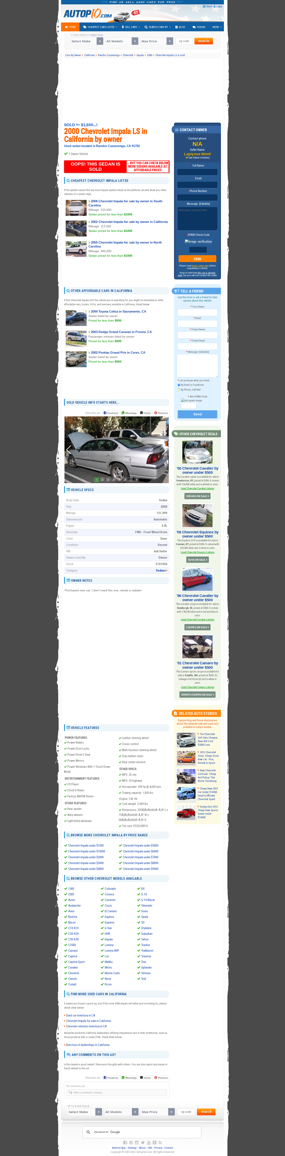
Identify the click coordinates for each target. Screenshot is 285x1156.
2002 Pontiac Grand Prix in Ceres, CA (118, 352)
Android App (119, 1147)
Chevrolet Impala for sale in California (88, 1021)
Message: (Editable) (197, 203)
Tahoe (145, 939)
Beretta (72, 917)
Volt (143, 979)
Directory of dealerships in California (88, 1045)
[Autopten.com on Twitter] (143, 1142)
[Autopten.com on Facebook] (125, 1142)
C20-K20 (73, 934)
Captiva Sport (76, 962)
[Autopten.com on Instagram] (137, 1142)
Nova (108, 979)
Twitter (147, 413)
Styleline (146, 928)
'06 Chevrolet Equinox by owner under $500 (198, 534)
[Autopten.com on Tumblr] (154, 1142)
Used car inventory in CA (80, 1015)
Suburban (147, 934)
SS (143, 922)
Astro (71, 900)
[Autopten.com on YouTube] (149, 1142)
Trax (143, 962)
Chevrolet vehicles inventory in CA (86, 1026)
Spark (144, 917)
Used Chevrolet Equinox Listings (197, 552)
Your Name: (197, 306)
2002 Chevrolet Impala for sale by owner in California (129, 222)
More (216, 27)
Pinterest (163, 413)
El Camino (111, 911)
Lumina (109, 945)
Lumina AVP (112, 950)
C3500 (72, 945)
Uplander (146, 967)
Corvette (110, 900)
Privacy (158, 1147)
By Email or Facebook (192, 384)
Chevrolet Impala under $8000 (140, 863)
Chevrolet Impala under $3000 (86, 863)
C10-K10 (73, 928)
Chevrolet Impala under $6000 (140, 851)
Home (72, 27)
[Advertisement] (142, 90)
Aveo (71, 911)
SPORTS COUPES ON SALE (196, 694)
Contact (168, 1147)
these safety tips (200, 265)
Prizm (108, 984)
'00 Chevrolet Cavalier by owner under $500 (197, 470)
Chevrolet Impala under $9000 (140, 869)
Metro (108, 967)
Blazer (72, 922)
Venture (146, 973)
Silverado (146, 905)
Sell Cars (131, 27)
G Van (108, 928)
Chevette (73, 973)
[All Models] (121, 41)
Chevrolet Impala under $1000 (86, 845)
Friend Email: (197, 340)
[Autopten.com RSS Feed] (160, 1142)
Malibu (109, 962)
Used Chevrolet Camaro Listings (197, 687)
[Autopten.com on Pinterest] (131, 1142)
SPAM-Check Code (197, 234)
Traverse (146, 956)
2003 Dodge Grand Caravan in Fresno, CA (121, 332)
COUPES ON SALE (196, 627)
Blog (182, 27)
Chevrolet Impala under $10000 (86, 851)
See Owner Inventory (199, 157)
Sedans (161, 570)
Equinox (109, 917)
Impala (109, 939)
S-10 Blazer (148, 900)
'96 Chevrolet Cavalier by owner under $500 (197, 598)
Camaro (73, 950)
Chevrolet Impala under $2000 (86, 857)
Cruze (108, 905)
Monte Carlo (112, 973)
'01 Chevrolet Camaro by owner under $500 (197, 665)
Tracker (145, 945)
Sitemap (132, 1147)
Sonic (144, 911)
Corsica (109, 894)
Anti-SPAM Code (197, 396)
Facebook (112, 413)
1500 (71, 889)
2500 (71, 894)
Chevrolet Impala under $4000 (86, 869)
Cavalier (73, 967)
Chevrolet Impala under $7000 (140, 857)
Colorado (110, 889)
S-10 (144, 894)
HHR (107, 934)
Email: (197, 178)
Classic (72, 979)
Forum (201, 27)
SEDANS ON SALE (196, 496)
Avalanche (74, 905)
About (142, 1147)
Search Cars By (158, 27)
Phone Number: (197, 191)
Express (109, 922)
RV (143, 889)
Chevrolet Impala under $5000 (140, 845)
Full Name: (197, 165)
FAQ (150, 1147)
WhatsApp (131, 413)
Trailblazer (147, 950)
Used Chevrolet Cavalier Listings (197, 488)
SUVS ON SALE (196, 559)
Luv (107, 956)
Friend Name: (198, 329)
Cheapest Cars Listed (101, 27)
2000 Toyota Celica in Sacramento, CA (118, 311)
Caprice (72, 956)
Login (219, 6)
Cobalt (72, 984)
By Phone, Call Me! (190, 389)
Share (209, 6)
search (203, 41)
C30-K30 (73, 939)
